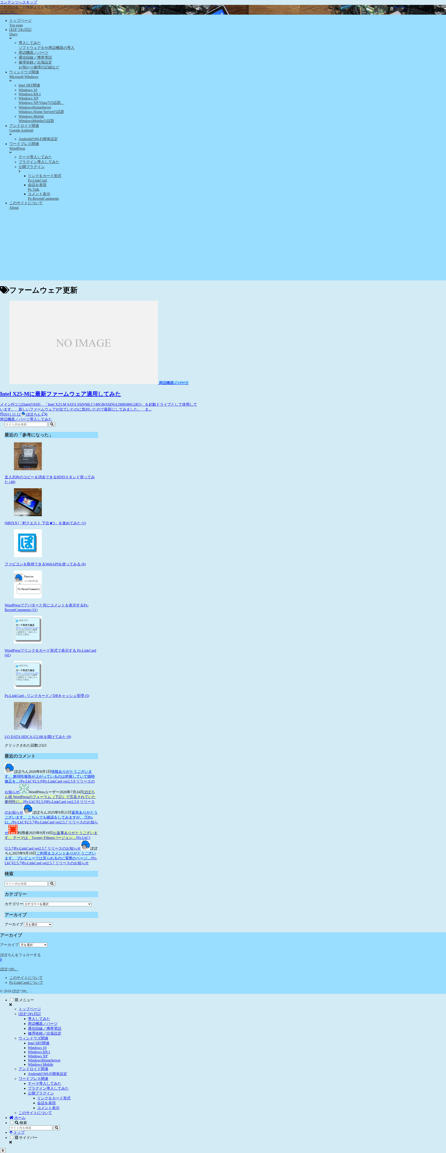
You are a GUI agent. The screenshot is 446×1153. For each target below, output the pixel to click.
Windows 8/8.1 (39, 1052)
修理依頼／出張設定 (44, 1033)
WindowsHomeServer (44, 1060)
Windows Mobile (40, 1064)
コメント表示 (48, 1108)
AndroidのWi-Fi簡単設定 (47, 1074)
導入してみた (39, 1019)
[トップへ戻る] (3, 1150)
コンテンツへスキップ (18, 2)
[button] (52, 424)
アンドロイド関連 (33, 1069)
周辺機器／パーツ (43, 1024)
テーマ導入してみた (44, 1083)
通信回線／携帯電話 (44, 1028)
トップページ (30, 1009)
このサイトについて (26, 978)
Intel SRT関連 (38, 1043)
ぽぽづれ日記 (30, 1014)
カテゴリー (14, 904)
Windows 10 (37, 1048)
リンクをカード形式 (54, 1098)
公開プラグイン (41, 1093)
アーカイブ (14, 924)
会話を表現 (46, 1103)
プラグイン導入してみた (48, 1088)
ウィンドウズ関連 (33, 1038)
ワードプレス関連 (33, 1079)
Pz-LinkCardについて (26, 983)
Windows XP (38, 1056)
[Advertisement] (223, 247)
